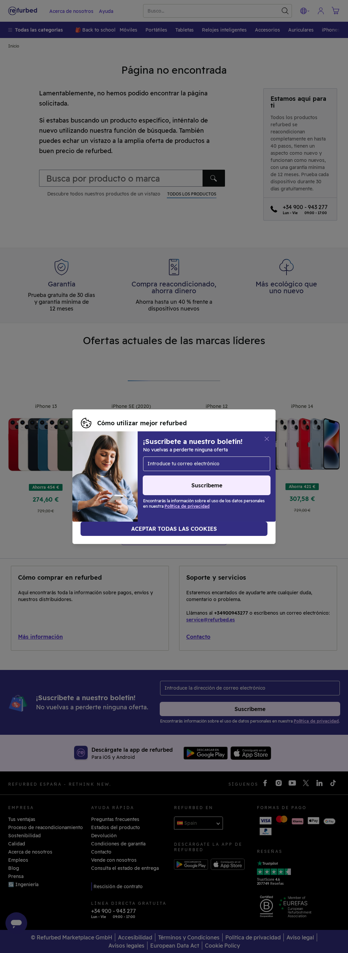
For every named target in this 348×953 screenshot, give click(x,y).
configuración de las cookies (115, 473)
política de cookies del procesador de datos (200, 480)
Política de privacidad (106, 480)
